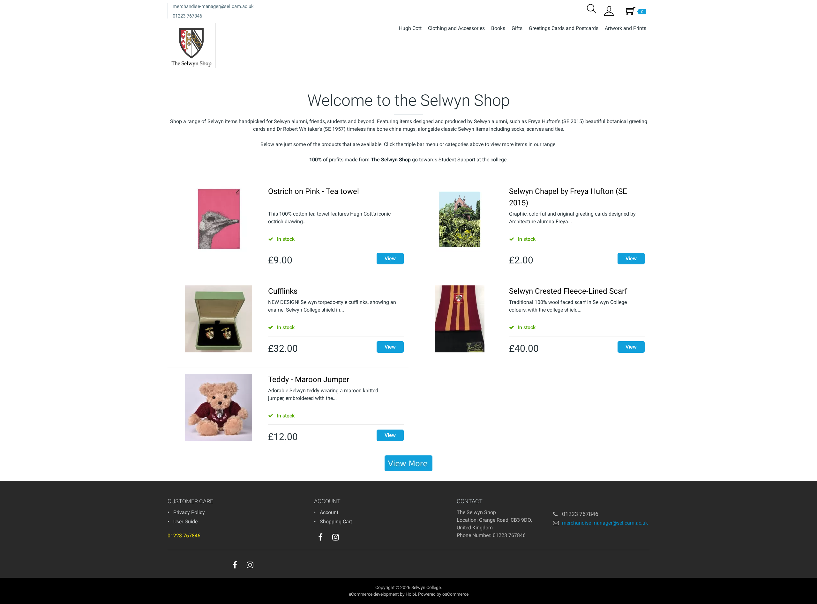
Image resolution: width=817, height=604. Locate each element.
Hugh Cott (410, 28)
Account (329, 512)
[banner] (408, 463)
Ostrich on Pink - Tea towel (313, 191)
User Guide (185, 522)
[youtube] (348, 538)
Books (498, 28)
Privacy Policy (189, 512)
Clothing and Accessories (456, 28)
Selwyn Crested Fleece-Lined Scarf (568, 291)
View (390, 258)
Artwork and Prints (625, 28)
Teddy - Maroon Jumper (308, 379)
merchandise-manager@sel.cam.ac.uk (213, 6)
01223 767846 (187, 16)
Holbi (411, 594)
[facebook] (320, 537)
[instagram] (335, 537)
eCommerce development (374, 594)
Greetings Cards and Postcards (563, 28)
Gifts (517, 28)
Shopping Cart (336, 522)
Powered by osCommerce (443, 594)
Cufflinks (282, 291)
